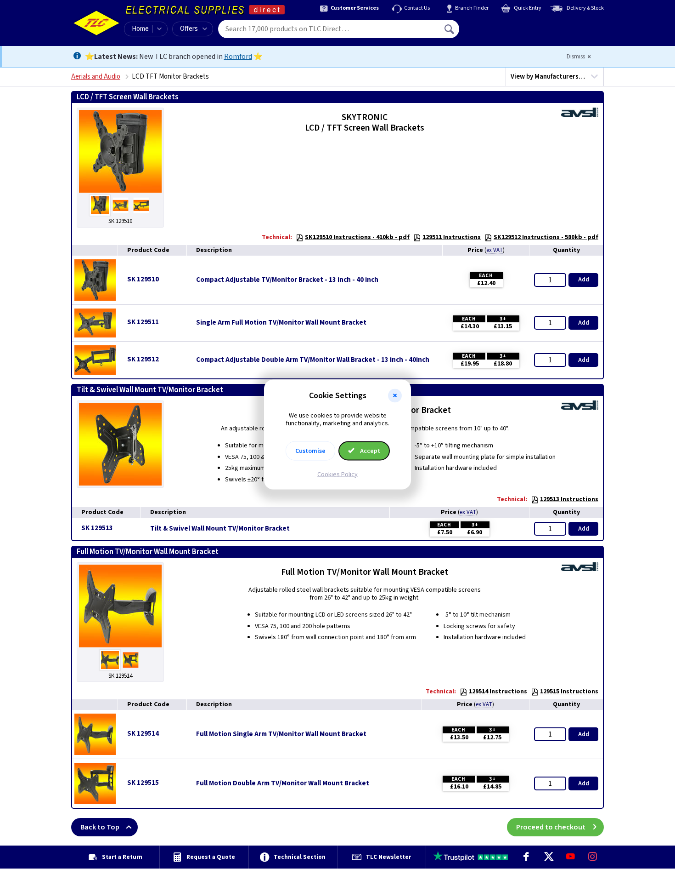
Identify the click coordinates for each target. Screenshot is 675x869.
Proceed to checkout (550, 827)
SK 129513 (97, 528)
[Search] (450, 29)
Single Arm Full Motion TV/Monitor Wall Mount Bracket (281, 323)
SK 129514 (143, 733)
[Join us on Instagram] (593, 857)
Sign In (508, 26)
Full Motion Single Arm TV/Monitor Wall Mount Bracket (281, 734)
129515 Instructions (569, 691)
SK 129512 (143, 359)
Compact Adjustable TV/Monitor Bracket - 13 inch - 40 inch (287, 280)
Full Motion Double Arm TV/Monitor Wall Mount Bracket (282, 783)
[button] (395, 396)
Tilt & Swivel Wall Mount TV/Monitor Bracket (220, 529)
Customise (310, 450)
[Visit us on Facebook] (526, 857)
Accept (369, 450)
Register (501, 32)
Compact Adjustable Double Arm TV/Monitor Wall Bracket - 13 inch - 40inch (312, 360)
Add (583, 279)
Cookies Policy (337, 474)
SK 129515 (143, 783)
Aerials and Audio (95, 76)
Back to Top (99, 827)
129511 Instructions (451, 237)
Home (140, 29)
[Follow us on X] (548, 857)
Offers (189, 29)
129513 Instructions (569, 499)
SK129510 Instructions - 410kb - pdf (357, 237)
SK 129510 (143, 279)
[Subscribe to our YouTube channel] (570, 857)
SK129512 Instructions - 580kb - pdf (546, 237)
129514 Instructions (498, 691)
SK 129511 (143, 322)
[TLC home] (96, 23)
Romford (238, 56)
